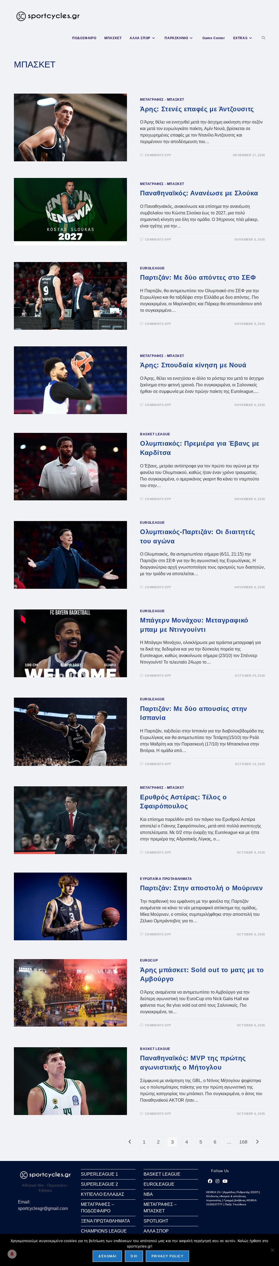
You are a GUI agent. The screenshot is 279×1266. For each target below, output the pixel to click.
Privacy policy (167, 1256)
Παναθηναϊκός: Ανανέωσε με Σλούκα (199, 193)
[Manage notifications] (12, 1254)
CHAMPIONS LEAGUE (104, 1231)
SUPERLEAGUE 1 (99, 1174)
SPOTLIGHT (156, 1221)
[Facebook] (210, 1181)
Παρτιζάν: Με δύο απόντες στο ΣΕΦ (198, 277)
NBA (148, 1194)
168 (243, 1142)
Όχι (134, 1256)
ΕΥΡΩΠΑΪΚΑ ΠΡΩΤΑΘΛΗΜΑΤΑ (166, 879)
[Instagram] (217, 1181)
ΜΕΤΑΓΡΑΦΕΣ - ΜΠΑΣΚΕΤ (162, 99)
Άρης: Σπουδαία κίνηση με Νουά (193, 365)
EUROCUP (149, 960)
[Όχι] (272, 1250)
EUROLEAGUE (152, 268)
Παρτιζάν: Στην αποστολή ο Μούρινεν (201, 888)
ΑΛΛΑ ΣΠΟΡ (156, 1231)
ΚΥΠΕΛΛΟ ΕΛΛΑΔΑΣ (102, 1194)
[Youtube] (225, 1181)
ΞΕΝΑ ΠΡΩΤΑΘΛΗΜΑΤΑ (105, 1221)
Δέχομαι (107, 1256)
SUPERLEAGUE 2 (99, 1184)
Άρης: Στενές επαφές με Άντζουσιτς (197, 109)
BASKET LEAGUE (155, 434)
